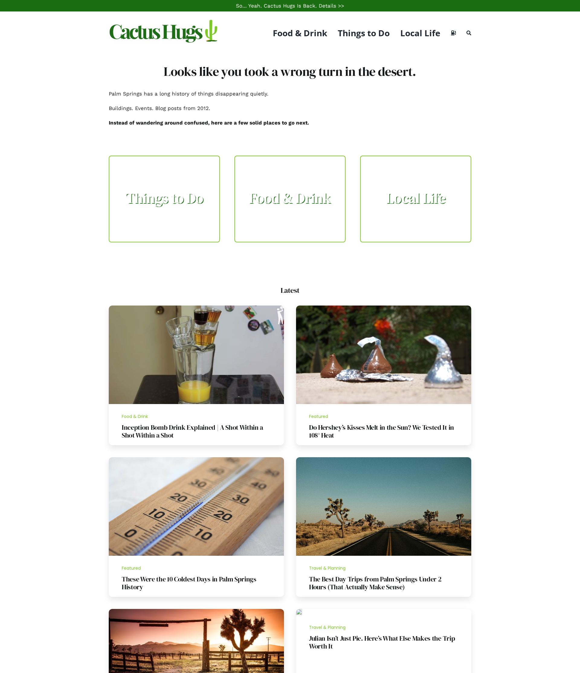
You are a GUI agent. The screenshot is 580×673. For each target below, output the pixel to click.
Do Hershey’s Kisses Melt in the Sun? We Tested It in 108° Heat (381, 431)
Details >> (331, 6)
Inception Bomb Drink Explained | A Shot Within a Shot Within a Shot (192, 431)
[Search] (468, 33)
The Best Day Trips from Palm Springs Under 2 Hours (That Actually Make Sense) (375, 582)
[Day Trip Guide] (383, 460)
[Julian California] (299, 611)
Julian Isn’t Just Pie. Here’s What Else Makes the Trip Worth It (382, 642)
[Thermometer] (196, 460)
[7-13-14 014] (383, 308)
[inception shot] (196, 308)
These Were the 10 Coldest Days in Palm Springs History (189, 582)
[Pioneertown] (196, 611)
